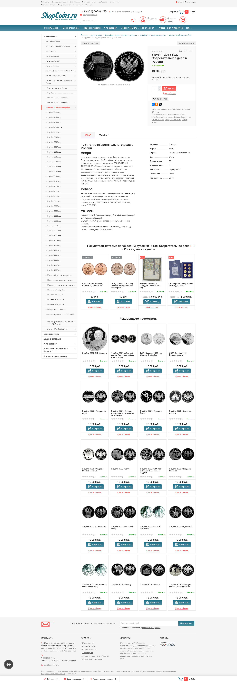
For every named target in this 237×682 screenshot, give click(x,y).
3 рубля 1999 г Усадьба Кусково (180, 470)
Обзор (88, 135)
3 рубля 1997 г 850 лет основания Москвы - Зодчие (150, 471)
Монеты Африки (52, 56)
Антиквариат (110, 28)
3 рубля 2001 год (54, 226)
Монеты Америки (52, 61)
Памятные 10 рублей (55, 300)
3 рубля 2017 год (54, 147)
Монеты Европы (52, 66)
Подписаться (186, 623)
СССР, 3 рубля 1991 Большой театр (178, 354)
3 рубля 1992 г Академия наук (94, 412)
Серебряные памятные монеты (60, 93)
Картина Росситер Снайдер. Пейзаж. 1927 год (150, 285)
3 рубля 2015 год (54, 157)
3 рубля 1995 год (54, 255)
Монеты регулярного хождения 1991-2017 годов (60, 323)
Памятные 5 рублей (55, 295)
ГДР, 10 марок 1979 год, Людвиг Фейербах (151, 354)
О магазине (78, 5)
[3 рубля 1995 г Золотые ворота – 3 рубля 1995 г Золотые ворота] (181, 396)
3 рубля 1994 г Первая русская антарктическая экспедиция (122, 413)
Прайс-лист (102, 2)
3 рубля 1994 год (54, 260)
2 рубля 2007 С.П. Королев (94, 353)
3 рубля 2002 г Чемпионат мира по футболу (94, 585)
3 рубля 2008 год (54, 191)
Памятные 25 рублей (55, 305)
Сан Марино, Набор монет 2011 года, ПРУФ (180, 284)
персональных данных (151, 628)
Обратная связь (88, 2)
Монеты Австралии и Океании (58, 46)
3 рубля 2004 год (54, 211)
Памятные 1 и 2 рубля (56, 290)
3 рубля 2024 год (54, 113)
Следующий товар (186, 43)
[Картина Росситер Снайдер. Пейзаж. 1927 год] (152, 269)
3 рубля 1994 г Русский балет (151, 412)
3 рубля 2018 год (54, 142)
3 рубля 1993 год (54, 265)
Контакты (45, 2)
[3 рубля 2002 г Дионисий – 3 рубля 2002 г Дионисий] (181, 512)
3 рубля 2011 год (54, 177)
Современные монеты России (168, 117)
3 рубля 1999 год (54, 236)
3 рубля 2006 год (54, 201)
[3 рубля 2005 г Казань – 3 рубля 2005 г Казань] (152, 570)
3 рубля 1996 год (54, 250)
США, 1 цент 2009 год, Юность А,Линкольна (92, 284)
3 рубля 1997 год (54, 246)
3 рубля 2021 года (54, 127)
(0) (94, 292)
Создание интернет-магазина (53, 674)
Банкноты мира (71, 28)
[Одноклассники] (156, 104)
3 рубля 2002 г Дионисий (180, 527)
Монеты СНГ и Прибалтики (56, 329)
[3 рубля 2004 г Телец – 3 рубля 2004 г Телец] (123, 570)
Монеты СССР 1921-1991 (56, 76)
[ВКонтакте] (153, 104)
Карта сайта (114, 2)
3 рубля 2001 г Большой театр (122, 528)
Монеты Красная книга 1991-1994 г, (61, 315)
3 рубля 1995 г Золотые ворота (180, 412)
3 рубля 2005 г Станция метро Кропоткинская (180, 585)
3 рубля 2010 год (54, 181)
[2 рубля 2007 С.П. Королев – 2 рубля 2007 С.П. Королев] (94, 338)
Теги (188, 28)
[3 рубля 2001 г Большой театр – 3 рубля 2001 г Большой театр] (123, 512)
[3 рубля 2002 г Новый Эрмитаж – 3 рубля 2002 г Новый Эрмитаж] (152, 512)
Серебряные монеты (173, 120)
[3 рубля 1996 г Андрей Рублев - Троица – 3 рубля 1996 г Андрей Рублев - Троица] (94, 454)
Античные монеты (53, 41)
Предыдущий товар (91, 43)
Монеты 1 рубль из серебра (58, 98)
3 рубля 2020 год (54, 132)
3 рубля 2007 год (54, 196)
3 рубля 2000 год (54, 231)
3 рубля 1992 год (54, 270)
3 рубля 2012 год (54, 172)
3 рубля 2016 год (54, 152)
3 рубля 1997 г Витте (120, 469)
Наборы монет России (56, 310)
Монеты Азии (51, 51)
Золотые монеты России (57, 88)
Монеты (159, 114)
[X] (160, 104)
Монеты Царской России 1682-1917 (60, 71)
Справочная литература (171, 28)
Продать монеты (64, 5)
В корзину (96, 301)
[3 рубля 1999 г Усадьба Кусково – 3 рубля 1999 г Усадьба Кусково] (181, 454)
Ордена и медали (92, 28)
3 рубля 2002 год (54, 221)
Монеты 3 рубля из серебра (58, 108)
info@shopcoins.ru (90, 15)
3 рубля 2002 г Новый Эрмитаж (150, 528)
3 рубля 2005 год (54, 206)
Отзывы (88, 5)
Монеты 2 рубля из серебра (58, 103)
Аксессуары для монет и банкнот (137, 28)
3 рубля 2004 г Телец (121, 584)
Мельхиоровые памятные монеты (61, 285)
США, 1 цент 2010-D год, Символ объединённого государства (122, 285)
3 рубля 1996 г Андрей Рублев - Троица (92, 470)
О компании (75, 2)
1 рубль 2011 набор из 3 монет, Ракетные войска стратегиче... (122, 355)
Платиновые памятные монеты (60, 280)
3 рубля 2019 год (54, 137)
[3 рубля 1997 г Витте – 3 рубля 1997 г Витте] (123, 454)
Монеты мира (51, 28)
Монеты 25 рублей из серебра (59, 275)
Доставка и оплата (60, 2)
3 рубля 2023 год (54, 117)
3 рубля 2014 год (54, 162)
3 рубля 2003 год (54, 216)
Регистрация (190, 2)
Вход (180, 2)
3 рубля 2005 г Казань (150, 584)
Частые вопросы (48, 5)
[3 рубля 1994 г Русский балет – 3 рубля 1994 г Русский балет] (152, 396)
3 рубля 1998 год (54, 241)
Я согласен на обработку (140, 628)
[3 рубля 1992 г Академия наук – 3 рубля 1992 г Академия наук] (94, 396)
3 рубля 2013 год (54, 167)
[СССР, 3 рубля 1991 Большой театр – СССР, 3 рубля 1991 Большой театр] (181, 338)
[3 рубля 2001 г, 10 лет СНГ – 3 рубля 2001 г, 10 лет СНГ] (94, 512)
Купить (171, 88)
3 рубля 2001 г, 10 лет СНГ (94, 527)
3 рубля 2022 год (54, 122)
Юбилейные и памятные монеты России (59, 82)
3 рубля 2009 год (54, 186)
